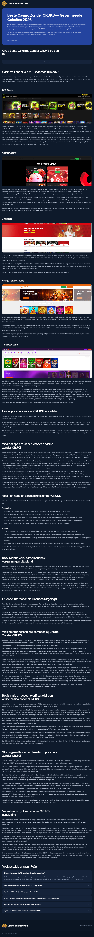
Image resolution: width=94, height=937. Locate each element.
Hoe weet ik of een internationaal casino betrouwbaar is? (22, 904)
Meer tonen (47, 62)
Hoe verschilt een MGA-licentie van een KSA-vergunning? (23, 886)
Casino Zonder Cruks (86, 926)
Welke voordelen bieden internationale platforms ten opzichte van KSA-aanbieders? (31, 898)
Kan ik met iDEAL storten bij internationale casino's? (21, 892)
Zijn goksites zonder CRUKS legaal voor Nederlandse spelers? (24, 873)
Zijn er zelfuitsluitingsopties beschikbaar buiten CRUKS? (22, 911)
